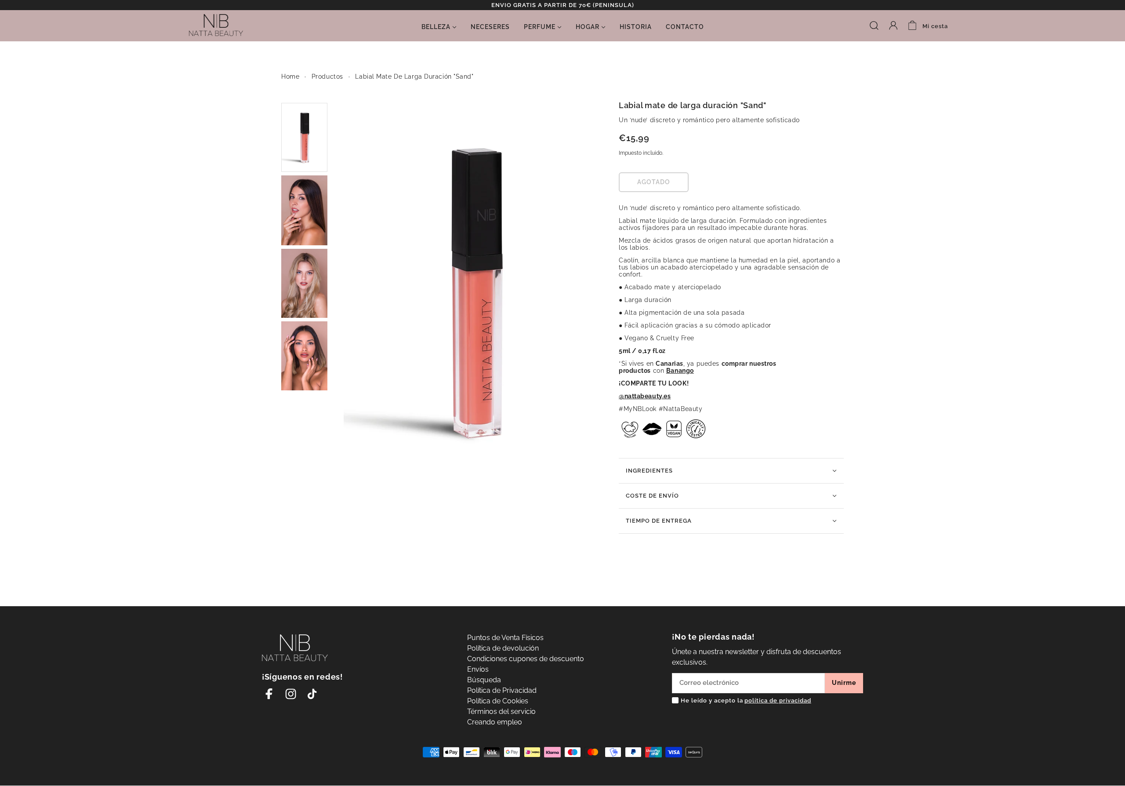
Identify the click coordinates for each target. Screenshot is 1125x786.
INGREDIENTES (649, 470)
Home (290, 76)
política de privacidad (777, 700)
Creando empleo (494, 722)
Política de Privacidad (502, 690)
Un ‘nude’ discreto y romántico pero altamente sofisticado (709, 120)
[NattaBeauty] (216, 24)
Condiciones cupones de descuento (525, 659)
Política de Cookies (497, 701)
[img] (874, 24)
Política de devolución (503, 648)
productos (327, 76)
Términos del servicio (501, 711)
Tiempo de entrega (659, 520)
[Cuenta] (893, 24)
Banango (680, 370)
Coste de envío (652, 495)
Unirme (844, 682)
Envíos (478, 669)
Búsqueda (484, 680)
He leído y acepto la (746, 700)
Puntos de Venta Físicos (505, 637)
